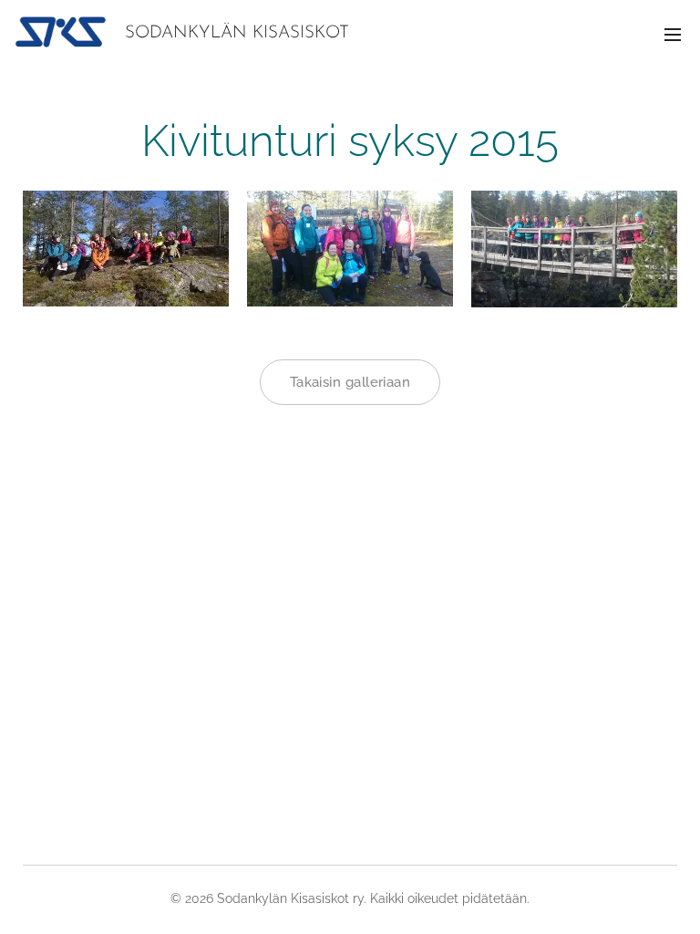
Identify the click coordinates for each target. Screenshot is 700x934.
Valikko (672, 34)
